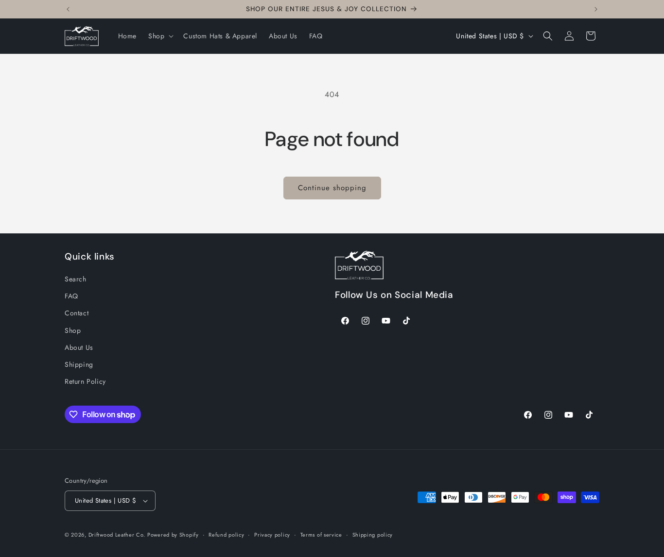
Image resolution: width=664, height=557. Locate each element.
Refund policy (226, 535)
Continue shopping (332, 187)
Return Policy (85, 381)
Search (76, 279)
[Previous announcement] (68, 9)
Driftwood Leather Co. (116, 535)
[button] (159, 36)
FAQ (71, 296)
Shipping (79, 364)
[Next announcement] (596, 9)
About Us (79, 347)
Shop (73, 330)
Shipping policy (372, 535)
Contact (76, 313)
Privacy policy (272, 535)
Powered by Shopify (173, 535)
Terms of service (321, 535)
